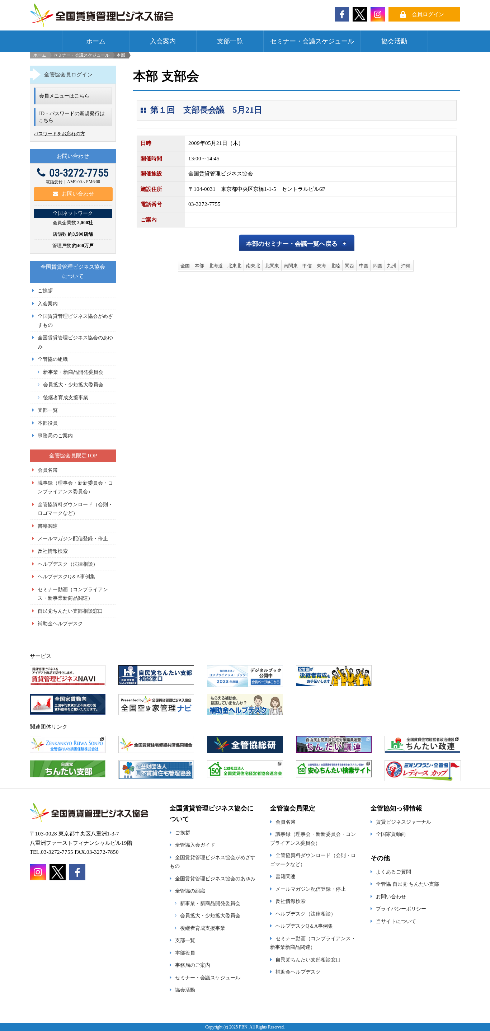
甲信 (307, 265)
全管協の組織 (53, 359)
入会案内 (163, 41)
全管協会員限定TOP (73, 455)
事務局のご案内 (55, 435)
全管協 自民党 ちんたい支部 (407, 884)
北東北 (234, 265)
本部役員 (48, 423)
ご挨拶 (45, 290)
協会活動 (394, 41)
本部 (199, 265)
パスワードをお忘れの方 (59, 133)
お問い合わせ (78, 194)
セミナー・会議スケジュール (312, 41)
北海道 (216, 265)
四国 (377, 265)
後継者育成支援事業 (65, 397)
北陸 (335, 265)
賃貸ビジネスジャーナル (403, 822)
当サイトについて (396, 921)
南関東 (291, 265)
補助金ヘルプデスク (60, 623)
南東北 (253, 265)
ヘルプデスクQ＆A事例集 (66, 576)
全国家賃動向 (391, 834)
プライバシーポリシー (401, 909)
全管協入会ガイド (195, 845)
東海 (321, 265)
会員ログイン (428, 14)
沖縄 (405, 265)
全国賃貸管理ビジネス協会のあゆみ (215, 878)
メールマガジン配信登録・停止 (73, 538)
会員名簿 (48, 470)
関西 (349, 265)
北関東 (272, 265)
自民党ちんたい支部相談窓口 (70, 611)
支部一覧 (230, 41)
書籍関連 (48, 526)
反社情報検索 (53, 551)
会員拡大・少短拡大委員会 (73, 384)
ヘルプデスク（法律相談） (68, 564)
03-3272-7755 (79, 172)
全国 (185, 265)
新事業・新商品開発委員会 (73, 372)
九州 (391, 265)
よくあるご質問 (393, 872)
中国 (363, 265)
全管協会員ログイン (68, 74)
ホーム (95, 41)
